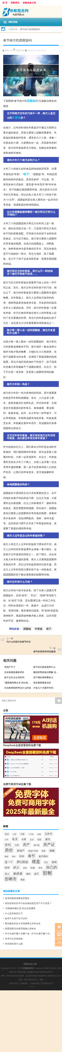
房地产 (20, 850)
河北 (46, 862)
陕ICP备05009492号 (44, 971)
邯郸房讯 (15, 2)
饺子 (26, 174)
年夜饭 (16, 117)
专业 (7, 833)
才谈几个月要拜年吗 (43, 687)
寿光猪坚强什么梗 (14, 943)
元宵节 (48, 834)
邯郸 (47, 872)
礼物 (33, 867)
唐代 (47, 839)
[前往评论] (58, 934)
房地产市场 (33, 850)
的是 (25, 868)
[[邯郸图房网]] (31, 11)
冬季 (24, 839)
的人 (16, 867)
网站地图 (22, 971)
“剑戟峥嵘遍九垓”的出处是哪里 (20, 908)
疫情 (7, 867)
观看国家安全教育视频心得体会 (20, 928)
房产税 (36, 845)
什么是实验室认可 (14, 913)
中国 (14, 834)
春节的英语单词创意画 (44, 651)
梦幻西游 (22, 862)
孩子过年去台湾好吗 (14, 677)
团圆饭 (31, 101)
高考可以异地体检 (14, 938)
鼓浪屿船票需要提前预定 (17, 898)
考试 (40, 867)
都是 (23, 879)
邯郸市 (11, 878)
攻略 (52, 850)
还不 (36, 873)
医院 (39, 839)
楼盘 (36, 861)
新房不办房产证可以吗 (16, 918)
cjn (11, 50)
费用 (28, 873)
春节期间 (43, 856)
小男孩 (31, 986)
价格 (39, 834)
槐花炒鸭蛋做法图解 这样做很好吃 (47, 672)
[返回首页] (58, 926)
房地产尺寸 (9, 666)
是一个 (9, 862)
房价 (9, 850)
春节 (31, 855)
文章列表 (13, 29)
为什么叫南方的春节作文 (18, 641)
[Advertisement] (31, 1021)
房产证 (49, 844)
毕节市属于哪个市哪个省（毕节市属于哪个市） (28, 933)
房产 (26, 844)
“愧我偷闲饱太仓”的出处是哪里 (18, 682)
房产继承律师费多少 (43, 677)
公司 (6, 839)
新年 (14, 856)
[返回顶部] (58, 942)
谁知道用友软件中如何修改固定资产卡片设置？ (28, 903)
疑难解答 (31, 971)
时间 (21, 856)
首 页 (4, 2)
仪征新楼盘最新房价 (14, 672)
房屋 (43, 850)
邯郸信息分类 (29, 2)
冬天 (15, 839)
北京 (32, 839)
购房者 (17, 873)
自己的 (51, 867)
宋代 (8, 844)
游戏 (54, 862)
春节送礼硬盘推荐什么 (44, 666)
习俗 (22, 833)
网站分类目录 (50, 968)
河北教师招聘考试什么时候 (17, 687)
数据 (6, 856)
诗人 (7, 873)
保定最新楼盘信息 (42, 682)
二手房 (31, 834)
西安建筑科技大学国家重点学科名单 (23, 923)
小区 (17, 845)
